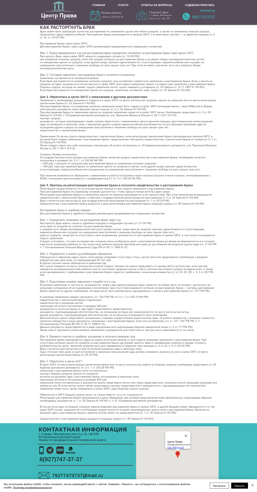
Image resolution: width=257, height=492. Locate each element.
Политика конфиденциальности (32, 487)
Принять (239, 485)
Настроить (219, 485)
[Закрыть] (252, 485)
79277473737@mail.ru (77, 475)
